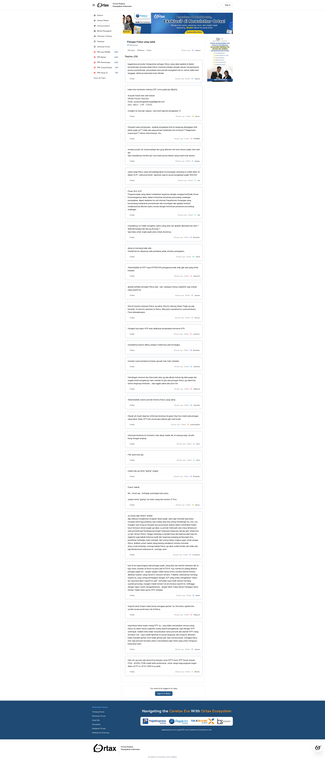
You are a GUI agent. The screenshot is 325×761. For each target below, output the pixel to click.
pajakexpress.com (169, 730)
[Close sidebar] (93, 5)
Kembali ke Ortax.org (100, 733)
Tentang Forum (98, 712)
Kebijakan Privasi (99, 728)
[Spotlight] (213, 5)
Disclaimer (96, 724)
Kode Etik (96, 720)
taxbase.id (194, 730)
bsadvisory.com (205, 730)
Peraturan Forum (99, 716)
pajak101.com (182, 730)
